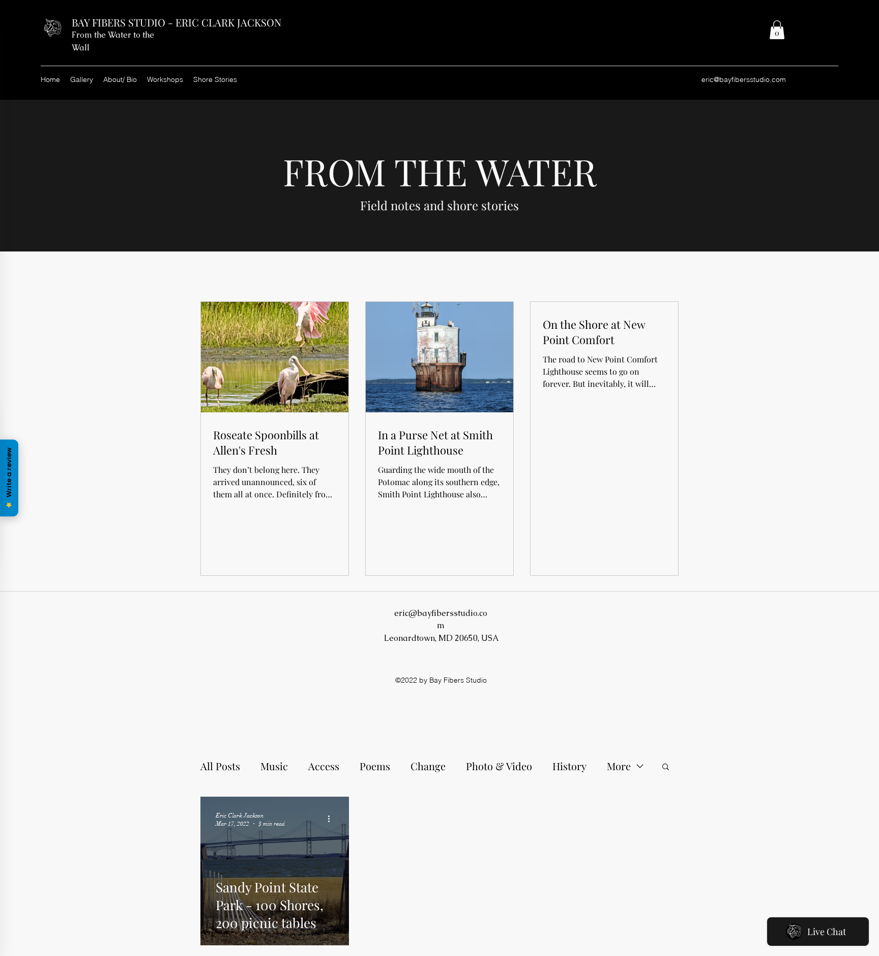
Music (274, 766)
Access (323, 766)
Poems (375, 766)
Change (428, 766)
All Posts (220, 766)
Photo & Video (499, 766)
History (569, 766)
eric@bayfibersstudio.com (743, 79)
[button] (777, 29)
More (619, 766)
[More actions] (332, 819)
